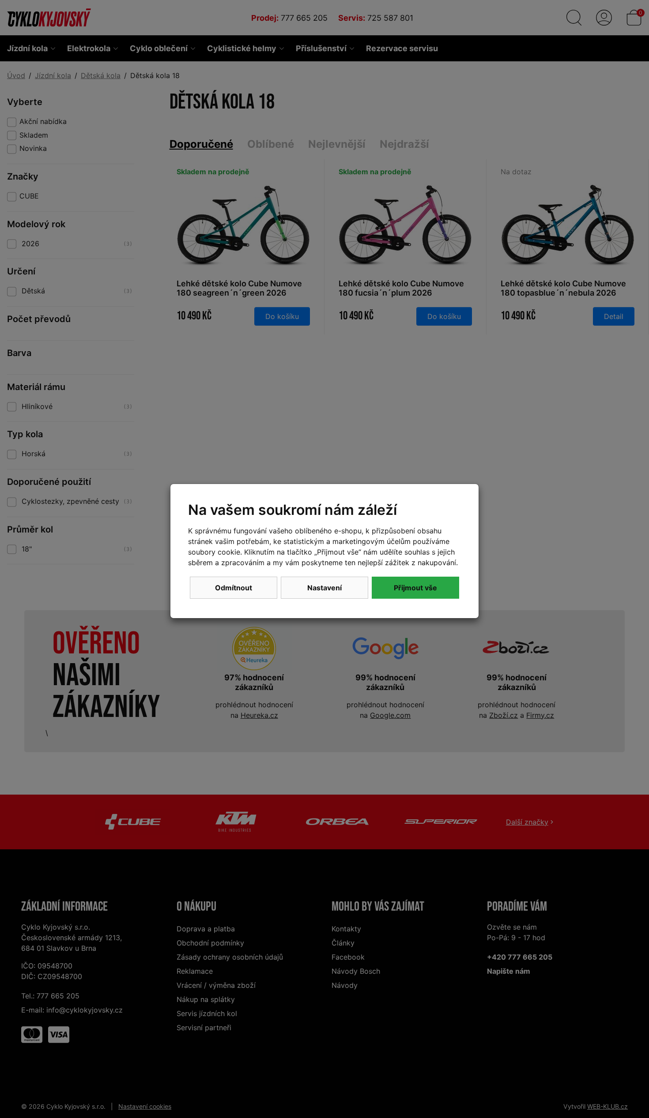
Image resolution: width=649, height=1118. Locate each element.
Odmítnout (233, 587)
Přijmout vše (415, 587)
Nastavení (324, 587)
